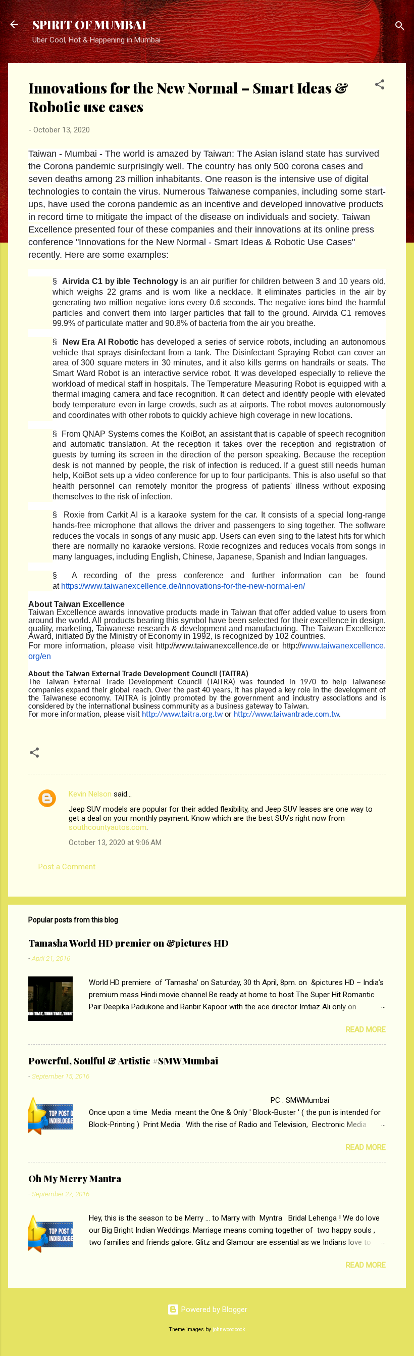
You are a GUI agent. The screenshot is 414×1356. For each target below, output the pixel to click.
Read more (366, 1029)
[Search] (400, 27)
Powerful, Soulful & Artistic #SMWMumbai (123, 1061)
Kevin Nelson (90, 794)
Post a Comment (66, 866)
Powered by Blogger (213, 1309)
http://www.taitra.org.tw (182, 715)
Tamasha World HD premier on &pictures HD (128, 943)
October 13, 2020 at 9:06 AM (115, 842)
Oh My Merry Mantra (74, 1179)
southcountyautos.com (107, 827)
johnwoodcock (229, 1329)
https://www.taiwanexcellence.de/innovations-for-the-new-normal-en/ (183, 586)
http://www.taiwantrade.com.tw (286, 715)
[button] (380, 86)
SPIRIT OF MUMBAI (89, 24)
